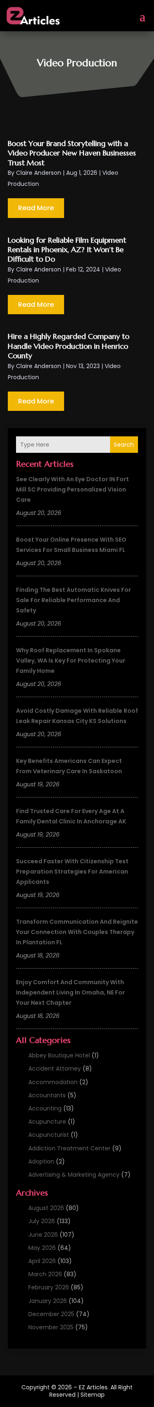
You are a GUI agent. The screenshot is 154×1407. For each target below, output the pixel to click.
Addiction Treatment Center (69, 1148)
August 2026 (46, 1208)
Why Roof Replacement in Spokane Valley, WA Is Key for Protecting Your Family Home (70, 660)
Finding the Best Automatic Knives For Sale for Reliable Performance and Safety (73, 600)
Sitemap (92, 1395)
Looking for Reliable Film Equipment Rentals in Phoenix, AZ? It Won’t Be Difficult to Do (67, 249)
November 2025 (51, 1327)
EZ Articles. (94, 1387)
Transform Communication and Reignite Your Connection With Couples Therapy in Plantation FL (77, 932)
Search (124, 444)
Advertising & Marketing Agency (74, 1175)
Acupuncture (47, 1121)
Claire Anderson (38, 173)
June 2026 (43, 1235)
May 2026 (42, 1248)
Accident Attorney (54, 1068)
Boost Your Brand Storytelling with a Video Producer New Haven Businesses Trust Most (72, 153)
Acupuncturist (48, 1135)
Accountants (47, 1095)
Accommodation (53, 1082)
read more (36, 208)
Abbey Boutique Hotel (59, 1055)
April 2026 (42, 1261)
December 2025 (51, 1314)
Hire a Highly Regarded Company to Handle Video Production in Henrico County (68, 345)
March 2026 (45, 1274)
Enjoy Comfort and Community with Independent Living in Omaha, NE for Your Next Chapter (70, 992)
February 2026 (48, 1287)
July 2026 (41, 1221)
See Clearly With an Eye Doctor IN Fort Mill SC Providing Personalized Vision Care (72, 489)
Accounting (45, 1108)
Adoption (41, 1161)
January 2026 (47, 1301)
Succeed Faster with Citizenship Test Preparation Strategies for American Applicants (72, 871)
